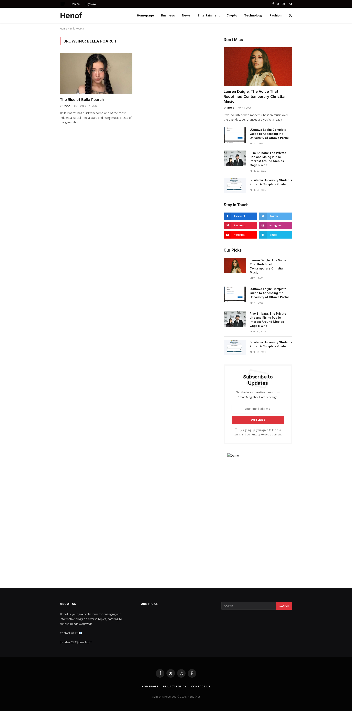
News (186, 15)
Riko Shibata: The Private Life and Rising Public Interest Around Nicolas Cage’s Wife (268, 159)
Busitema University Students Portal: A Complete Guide (271, 182)
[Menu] (62, 4)
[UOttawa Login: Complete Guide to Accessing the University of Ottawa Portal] (235, 135)
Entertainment (209, 15)
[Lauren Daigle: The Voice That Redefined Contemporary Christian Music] (258, 66)
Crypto (232, 15)
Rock (67, 105)
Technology (253, 15)
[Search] (290, 4)
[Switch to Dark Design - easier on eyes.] (290, 15)
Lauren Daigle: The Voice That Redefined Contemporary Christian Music (255, 96)
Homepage (145, 15)
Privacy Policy (259, 434)
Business (168, 15)
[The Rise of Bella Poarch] (96, 73)
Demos (75, 3)
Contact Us (200, 686)
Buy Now (90, 3)
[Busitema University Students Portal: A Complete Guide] (235, 185)
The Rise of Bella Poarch (82, 99)
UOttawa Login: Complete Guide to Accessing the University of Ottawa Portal (269, 134)
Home (63, 28)
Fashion (276, 15)
